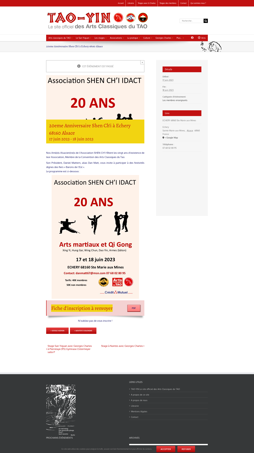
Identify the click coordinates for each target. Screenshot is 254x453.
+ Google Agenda (57, 331)
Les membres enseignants (175, 100)
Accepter (166, 449)
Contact (134, 417)
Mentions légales (139, 411)
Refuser (186, 449)
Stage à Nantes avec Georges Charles (122, 345)
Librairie (135, 406)
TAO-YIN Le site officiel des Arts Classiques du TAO (155, 389)
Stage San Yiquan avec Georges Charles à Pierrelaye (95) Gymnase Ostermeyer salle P (70, 349)
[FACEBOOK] (192, 38)
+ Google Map (171, 137)
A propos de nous (139, 400)
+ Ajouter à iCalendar (83, 331)
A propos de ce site (140, 394)
